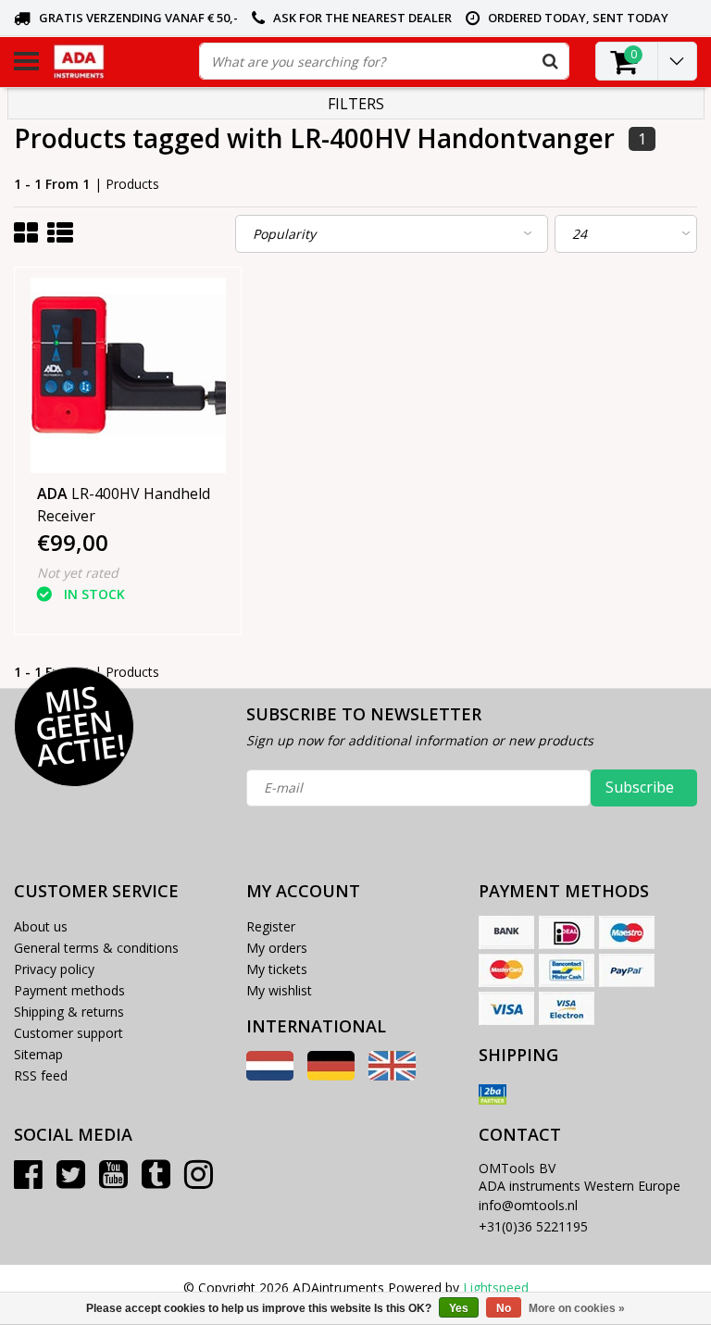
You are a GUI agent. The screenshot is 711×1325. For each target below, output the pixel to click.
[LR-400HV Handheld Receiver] (128, 375)
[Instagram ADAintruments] (198, 1181)
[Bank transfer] (506, 932)
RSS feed (41, 1075)
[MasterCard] (506, 970)
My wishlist (279, 990)
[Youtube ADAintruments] (113, 1181)
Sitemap (38, 1054)
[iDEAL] (566, 932)
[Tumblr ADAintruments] (156, 1181)
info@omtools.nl (528, 1205)
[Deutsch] (331, 1075)
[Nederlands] (269, 1075)
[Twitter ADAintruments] (70, 1181)
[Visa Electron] (566, 1008)
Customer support (68, 1033)
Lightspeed (496, 1287)
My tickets (276, 969)
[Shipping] (492, 1094)
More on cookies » (577, 1308)
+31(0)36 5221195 (533, 1226)
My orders (276, 947)
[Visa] (506, 1008)
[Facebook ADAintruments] (28, 1181)
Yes (458, 1308)
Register (270, 926)
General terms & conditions (96, 947)
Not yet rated (77, 572)
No (503, 1308)
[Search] (550, 61)
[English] (392, 1075)
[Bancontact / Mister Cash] (566, 970)
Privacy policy (54, 969)
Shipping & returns (69, 1011)
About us (41, 926)
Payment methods (69, 990)
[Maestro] (627, 932)
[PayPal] (627, 970)
